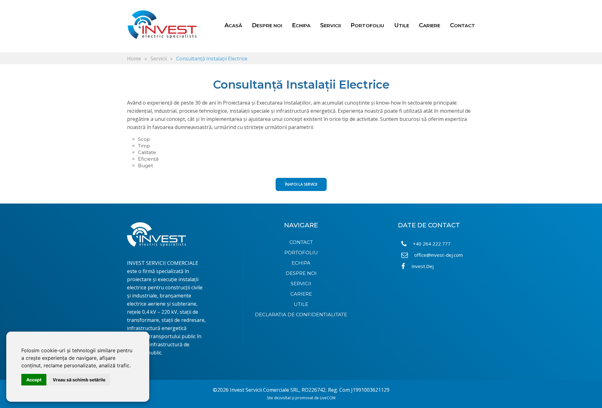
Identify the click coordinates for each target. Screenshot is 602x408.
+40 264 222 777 (432, 243)
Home (134, 58)
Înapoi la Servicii (301, 184)
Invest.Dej (422, 266)
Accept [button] (33, 379)
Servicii (158, 58)
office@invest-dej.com (438, 255)
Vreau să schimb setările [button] (79, 379)
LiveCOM (327, 397)
